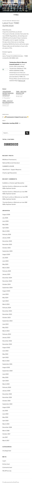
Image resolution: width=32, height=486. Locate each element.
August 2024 (6, 291)
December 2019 (7, 394)
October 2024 (6, 284)
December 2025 (7, 241)
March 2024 (6, 304)
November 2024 (7, 281)
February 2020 (6, 387)
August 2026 (6, 214)
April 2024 (5, 301)
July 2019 (5, 410)
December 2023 (7, 311)
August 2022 (6, 347)
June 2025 (5, 261)
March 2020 (6, 384)
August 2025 (6, 254)
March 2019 (5, 424)
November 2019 (7, 397)
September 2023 (7, 321)
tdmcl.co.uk (21, 80)
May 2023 (5, 327)
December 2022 (7, 341)
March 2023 (6, 331)
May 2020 (5, 377)
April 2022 (5, 357)
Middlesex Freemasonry (9, 159)
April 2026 (5, 228)
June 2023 (5, 324)
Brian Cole (15, 20)
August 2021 (6, 367)
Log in (4, 461)
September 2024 (7, 287)
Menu (16, 14)
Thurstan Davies (7, 202)
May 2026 (5, 224)
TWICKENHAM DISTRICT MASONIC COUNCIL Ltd (8, 93)
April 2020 (5, 380)
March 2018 (5, 430)
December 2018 (7, 427)
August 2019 (6, 407)
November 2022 (7, 344)
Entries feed (6, 464)
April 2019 (5, 420)
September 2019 (7, 404)
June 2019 (5, 414)
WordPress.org (6, 471)
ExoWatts (5, 183)
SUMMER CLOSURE (8, 166)
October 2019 (6, 400)
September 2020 (7, 371)
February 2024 (6, 307)
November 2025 (7, 244)
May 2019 (5, 417)
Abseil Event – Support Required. (11, 169)
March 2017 (5, 440)
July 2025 (5, 257)
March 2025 (6, 267)
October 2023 (6, 317)
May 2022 (5, 354)
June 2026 (5, 221)
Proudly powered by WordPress (10, 482)
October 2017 (6, 434)
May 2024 (5, 297)
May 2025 (5, 264)
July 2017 (5, 437)
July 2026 (5, 218)
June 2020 (5, 374)
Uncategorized (6, 450)
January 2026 (6, 238)
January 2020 (6, 390)
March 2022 (5, 361)
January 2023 (6, 337)
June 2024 (5, 294)
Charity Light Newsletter (9, 173)
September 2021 (7, 364)
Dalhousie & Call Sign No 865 (13, 3)
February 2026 (6, 234)
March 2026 (6, 231)
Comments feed (7, 467)
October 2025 (6, 248)
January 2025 (6, 274)
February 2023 (6, 334)
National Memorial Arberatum (11, 163)
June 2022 (5, 351)
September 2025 (7, 251)
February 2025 (6, 271)
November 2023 (7, 314)
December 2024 (7, 277)
